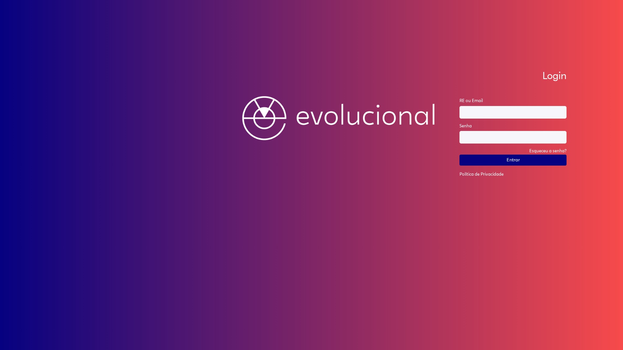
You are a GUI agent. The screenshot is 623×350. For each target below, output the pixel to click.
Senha (465, 126)
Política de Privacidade (481, 174)
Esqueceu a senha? (548, 151)
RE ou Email (471, 101)
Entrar (513, 160)
